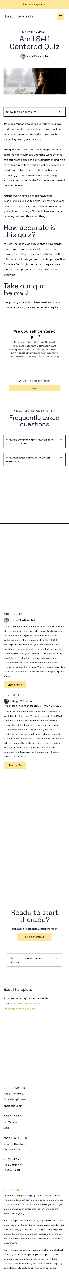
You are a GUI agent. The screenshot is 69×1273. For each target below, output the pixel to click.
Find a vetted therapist (34, 641)
